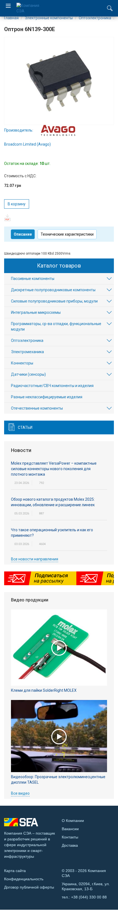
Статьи (25, 427)
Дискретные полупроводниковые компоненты (53, 290)
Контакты (70, 837)
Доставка (70, 845)
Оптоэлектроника (27, 340)
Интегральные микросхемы (36, 312)
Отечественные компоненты (37, 408)
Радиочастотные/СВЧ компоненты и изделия (52, 385)
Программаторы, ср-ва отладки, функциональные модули (56, 326)
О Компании (73, 820)
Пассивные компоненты (32, 278)
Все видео (20, 793)
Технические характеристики (67, 234)
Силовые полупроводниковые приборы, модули (54, 301)
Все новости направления (34, 559)
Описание (23, 234)
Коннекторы (22, 363)
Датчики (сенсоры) (28, 374)
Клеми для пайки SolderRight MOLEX (44, 690)
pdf (7, 217)
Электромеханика (27, 352)
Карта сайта (15, 870)
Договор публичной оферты (29, 887)
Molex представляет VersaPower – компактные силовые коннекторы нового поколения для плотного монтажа (54, 468)
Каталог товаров (59, 265)
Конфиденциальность (23, 879)
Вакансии (70, 829)
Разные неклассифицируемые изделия (46, 397)
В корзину (17, 204)
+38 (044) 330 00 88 (89, 897)
